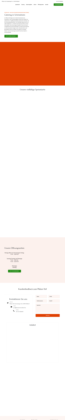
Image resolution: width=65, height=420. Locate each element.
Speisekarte (17, 4)
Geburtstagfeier (29, 4)
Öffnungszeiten (41, 4)
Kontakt (46, 4)
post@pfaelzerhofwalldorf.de (19, 307)
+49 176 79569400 (59, 1)
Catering (22, 4)
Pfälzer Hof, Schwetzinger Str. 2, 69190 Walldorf (10, 1)
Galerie (35, 4)
